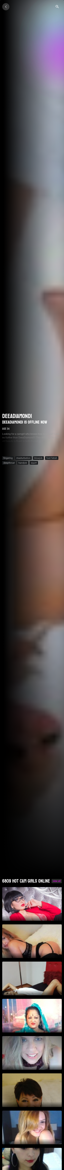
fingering (8, 457)
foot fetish (51, 457)
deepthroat (9, 462)
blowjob (38, 457)
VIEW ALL (57, 881)
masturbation (23, 457)
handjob (22, 462)
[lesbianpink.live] (5, 6)
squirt (34, 462)
